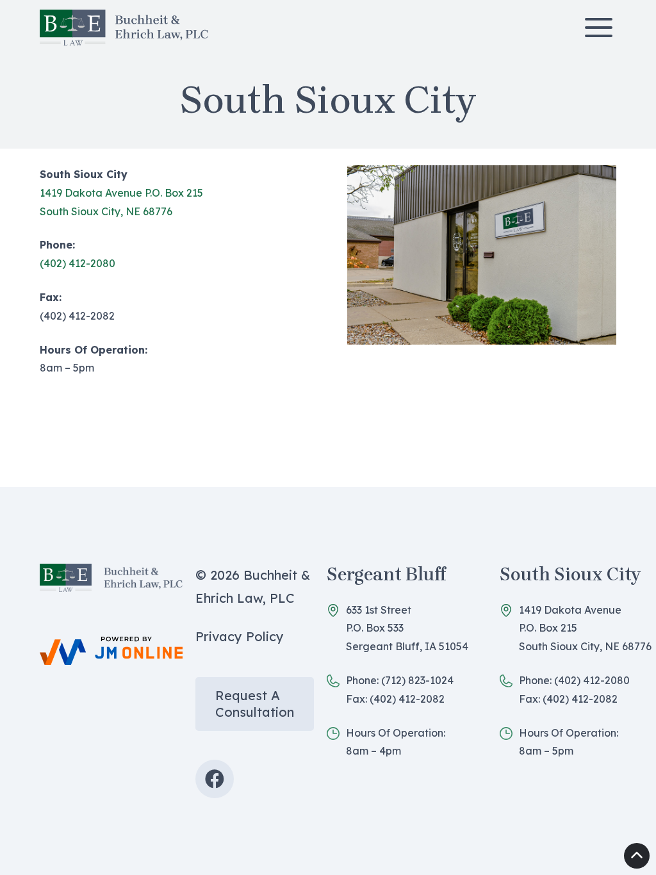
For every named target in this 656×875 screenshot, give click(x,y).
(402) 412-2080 (77, 263)
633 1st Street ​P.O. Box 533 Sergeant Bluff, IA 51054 (407, 628)
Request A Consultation (254, 703)
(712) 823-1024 (417, 680)
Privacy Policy (239, 636)
